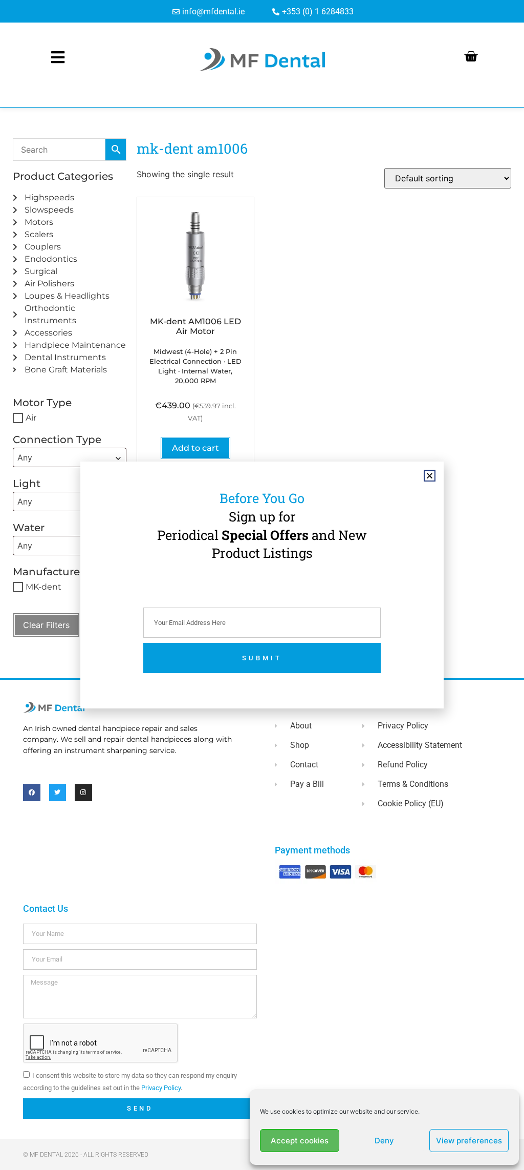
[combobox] (69, 457)
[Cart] (471, 56)
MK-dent (43, 587)
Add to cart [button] (195, 448)
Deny (384, 1140)
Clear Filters (46, 625)
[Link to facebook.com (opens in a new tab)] (31, 792)
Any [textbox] (24, 457)
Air (31, 418)
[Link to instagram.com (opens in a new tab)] (83, 792)
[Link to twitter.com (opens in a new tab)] (58, 792)
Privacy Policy (161, 1088)
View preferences (469, 1140)
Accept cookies (300, 1140)
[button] (429, 475)
